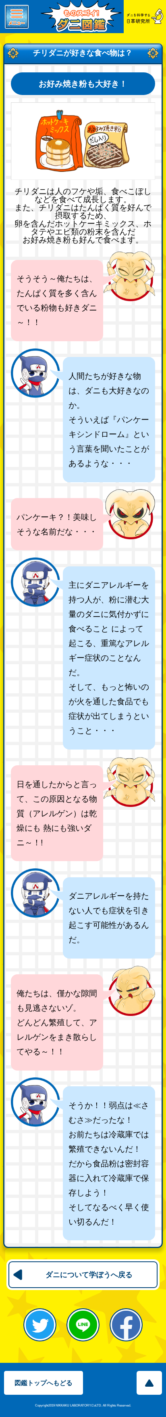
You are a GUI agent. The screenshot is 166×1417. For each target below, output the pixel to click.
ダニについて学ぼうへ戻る (89, 1275)
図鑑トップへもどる (44, 1382)
